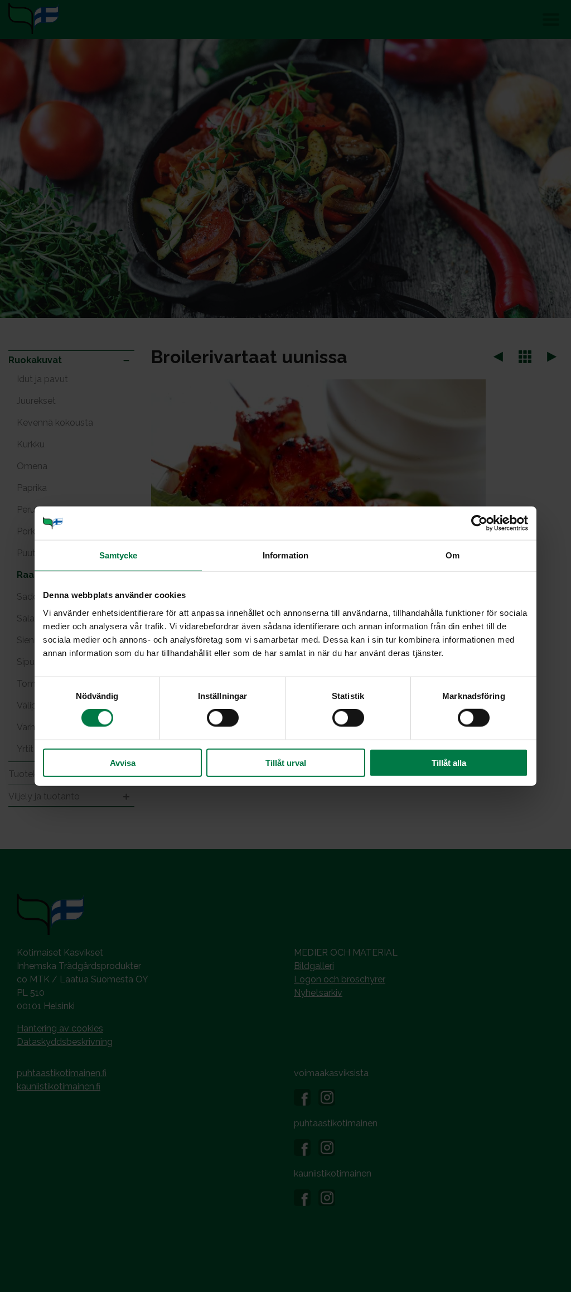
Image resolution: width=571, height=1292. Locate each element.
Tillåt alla (449, 762)
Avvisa (123, 762)
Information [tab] (285, 555)
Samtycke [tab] (118, 555)
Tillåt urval (285, 762)
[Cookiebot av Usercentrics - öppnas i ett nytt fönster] (479, 523)
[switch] (223, 718)
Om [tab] (452, 555)
